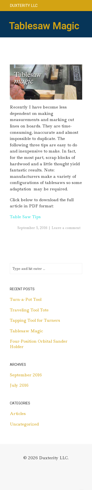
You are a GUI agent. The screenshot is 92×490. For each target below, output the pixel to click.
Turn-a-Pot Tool (25, 299)
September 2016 (26, 375)
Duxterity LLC (24, 5)
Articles (18, 413)
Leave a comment (66, 228)
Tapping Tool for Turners (35, 320)
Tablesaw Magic (26, 331)
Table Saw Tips (25, 216)
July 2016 (19, 385)
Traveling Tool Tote (29, 310)
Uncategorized (24, 424)
